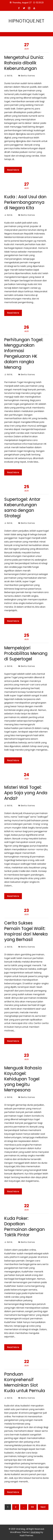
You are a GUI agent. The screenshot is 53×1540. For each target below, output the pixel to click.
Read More (13, 169)
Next (43, 1507)
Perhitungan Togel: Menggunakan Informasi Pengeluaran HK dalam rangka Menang (23, 353)
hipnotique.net (26, 21)
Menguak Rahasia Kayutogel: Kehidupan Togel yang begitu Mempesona (23, 1079)
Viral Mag (35, 1532)
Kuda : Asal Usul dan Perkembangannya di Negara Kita (25, 202)
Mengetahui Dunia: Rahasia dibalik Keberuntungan (24, 62)
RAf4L (10, 75)
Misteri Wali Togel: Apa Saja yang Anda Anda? (25, 792)
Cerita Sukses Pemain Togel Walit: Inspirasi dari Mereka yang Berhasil (26, 931)
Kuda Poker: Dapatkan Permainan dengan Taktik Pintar (24, 1226)
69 (32, 1507)
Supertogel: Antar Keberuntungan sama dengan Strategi (22, 507)
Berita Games (28, 75)
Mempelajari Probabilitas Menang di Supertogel (25, 653)
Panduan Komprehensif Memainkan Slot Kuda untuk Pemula (24, 1382)
